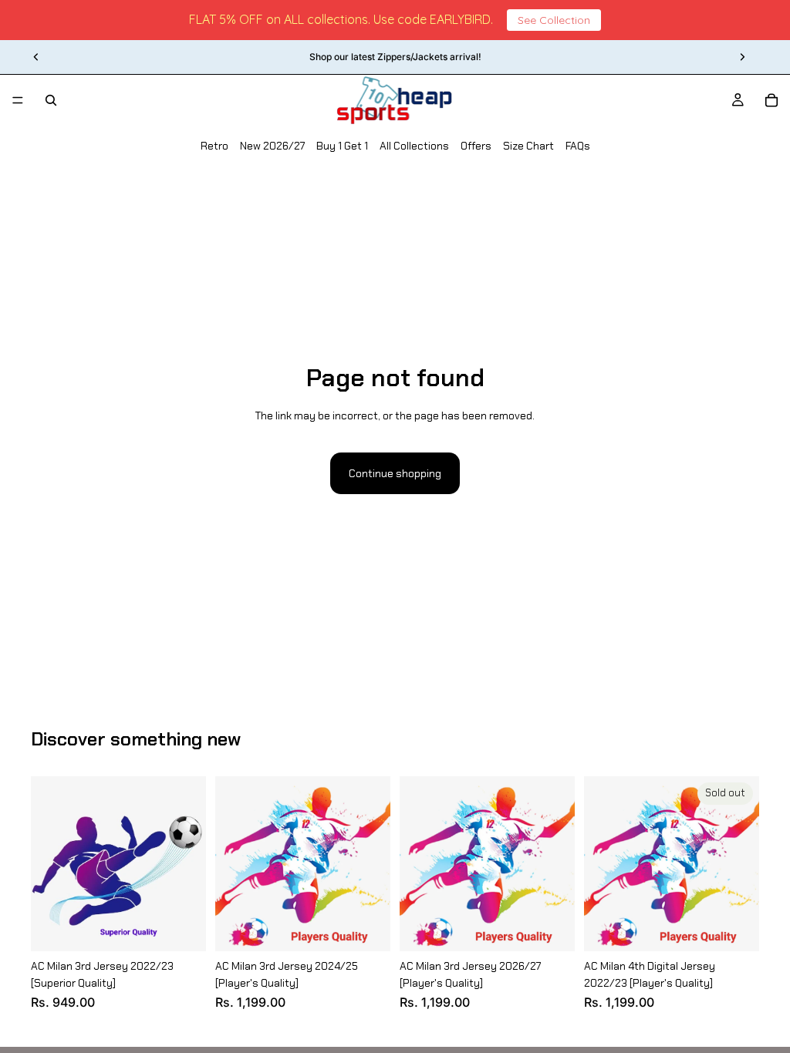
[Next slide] (742, 57)
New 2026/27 (272, 146)
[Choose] (182, 927)
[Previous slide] (36, 57)
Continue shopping (395, 473)
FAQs (577, 146)
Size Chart (528, 146)
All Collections (414, 146)
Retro (214, 146)
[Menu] (17, 100)
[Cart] (771, 100)
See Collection (554, 20)
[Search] (51, 100)
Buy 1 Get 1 (342, 146)
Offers (476, 146)
